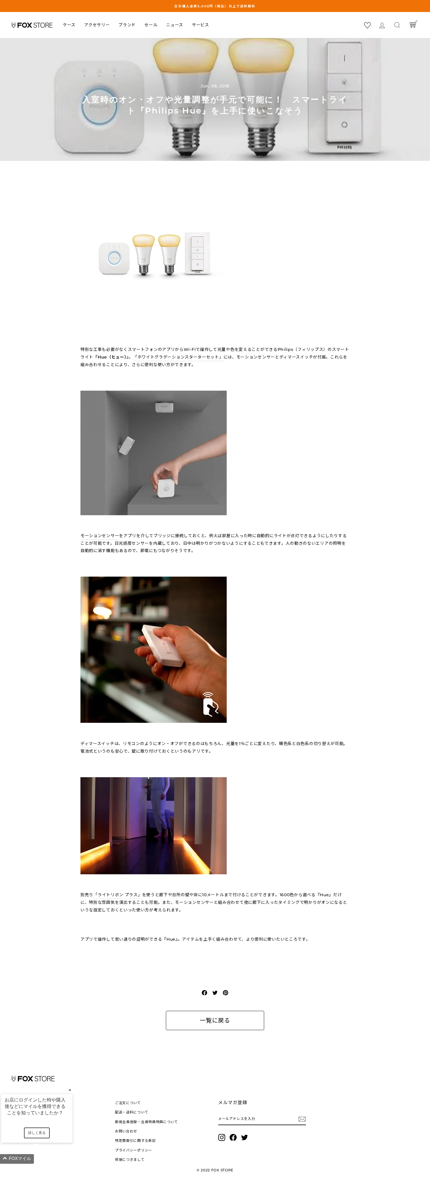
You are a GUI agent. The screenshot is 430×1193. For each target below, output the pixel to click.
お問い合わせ (126, 1131)
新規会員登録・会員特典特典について (146, 1122)
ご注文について (128, 1103)
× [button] (70, 1090)
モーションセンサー (99, 535)
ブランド (127, 24)
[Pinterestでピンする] (225, 992)
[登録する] (302, 1119)
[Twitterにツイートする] (215, 992)
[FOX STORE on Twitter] (244, 1137)
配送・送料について (131, 1112)
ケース (69, 24)
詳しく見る (37, 1132)
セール (151, 24)
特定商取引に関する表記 (135, 1140)
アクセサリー (97, 24)
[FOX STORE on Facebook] (233, 1137)
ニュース (174, 24)
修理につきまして (130, 1159)
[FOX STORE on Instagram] (221, 1137)
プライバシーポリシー (133, 1150)
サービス (200, 24)
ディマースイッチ (97, 743)
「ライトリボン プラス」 (117, 894)
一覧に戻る (215, 1020)
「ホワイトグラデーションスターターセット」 (178, 357)
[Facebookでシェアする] (204, 992)
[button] (44, 1159)
